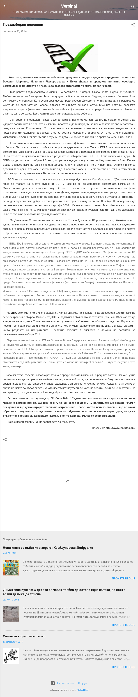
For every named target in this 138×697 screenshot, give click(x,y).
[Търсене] (133, 7)
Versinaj (69, 6)
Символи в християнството (24, 636)
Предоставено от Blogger (71, 683)
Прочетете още (123, 578)
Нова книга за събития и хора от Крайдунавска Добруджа (48, 548)
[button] (133, 25)
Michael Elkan (83, 690)
